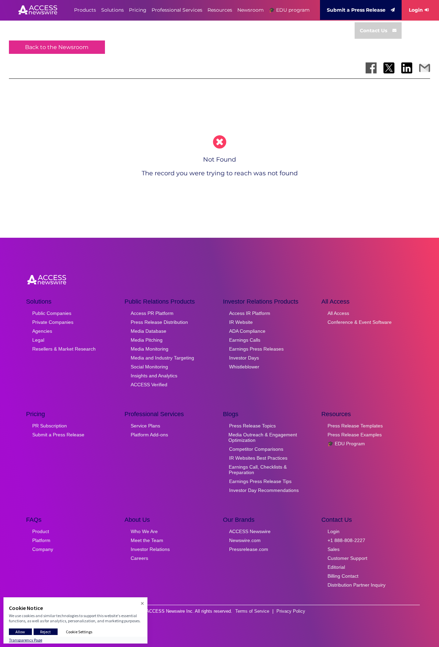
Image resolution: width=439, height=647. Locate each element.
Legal (38, 340)
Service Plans (145, 425)
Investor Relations (150, 549)
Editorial (336, 567)
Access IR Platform (249, 313)
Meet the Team (147, 540)
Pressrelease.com (248, 549)
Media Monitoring (149, 349)
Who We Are (144, 531)
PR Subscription (49, 425)
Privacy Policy (290, 611)
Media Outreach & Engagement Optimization (262, 437)
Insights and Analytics (154, 375)
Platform (41, 540)
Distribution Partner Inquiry (356, 585)
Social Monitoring (149, 366)
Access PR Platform (152, 313)
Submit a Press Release (356, 10)
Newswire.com (245, 540)
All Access (338, 313)
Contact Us (373, 30)
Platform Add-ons (149, 434)
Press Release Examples (355, 434)
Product (40, 531)
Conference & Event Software (360, 322)
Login (416, 10)
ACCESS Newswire (250, 531)
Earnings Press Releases (256, 349)
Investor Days (244, 358)
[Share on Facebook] (371, 67)
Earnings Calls (244, 340)
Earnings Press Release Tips (260, 481)
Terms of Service (252, 611)
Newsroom (250, 10)
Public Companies (51, 313)
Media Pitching (147, 340)
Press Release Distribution (159, 322)
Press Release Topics (252, 425)
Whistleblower (244, 366)
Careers (139, 558)
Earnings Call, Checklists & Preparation (258, 469)
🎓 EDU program (289, 10)
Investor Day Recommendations (264, 490)
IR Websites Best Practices (258, 458)
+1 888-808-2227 (346, 540)
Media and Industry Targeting (162, 358)
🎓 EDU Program (346, 443)
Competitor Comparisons (256, 449)
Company (42, 549)
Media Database (148, 331)
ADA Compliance (247, 331)
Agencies (42, 331)
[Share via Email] (424, 67)
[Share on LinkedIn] (406, 67)
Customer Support (347, 558)
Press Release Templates (355, 425)
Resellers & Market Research (64, 349)
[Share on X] (388, 67)
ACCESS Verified (149, 384)
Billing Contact (343, 576)
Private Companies (52, 322)
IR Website (241, 322)
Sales (334, 549)
